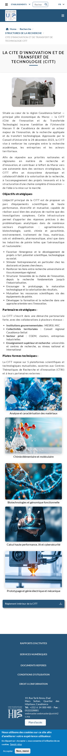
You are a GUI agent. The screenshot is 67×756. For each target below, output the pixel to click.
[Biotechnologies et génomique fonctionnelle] (33, 481)
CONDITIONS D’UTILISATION (34, 674)
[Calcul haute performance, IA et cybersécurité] (33, 524)
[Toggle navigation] (62, 16)
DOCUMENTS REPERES (33, 665)
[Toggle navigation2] (6, 4)
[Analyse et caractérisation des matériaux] (33, 394)
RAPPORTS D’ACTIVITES (33, 643)
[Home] (10, 15)
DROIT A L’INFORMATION (33, 683)
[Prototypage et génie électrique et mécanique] (33, 569)
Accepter (8, 751)
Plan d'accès (35, 722)
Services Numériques (33, 654)
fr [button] (59, 4)
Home (13, 29)
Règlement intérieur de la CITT (21, 603)
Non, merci (22, 751)
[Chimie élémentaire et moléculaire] (33, 436)
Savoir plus (16, 744)
